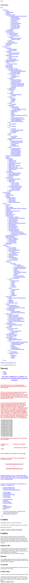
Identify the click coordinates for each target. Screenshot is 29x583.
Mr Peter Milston (15, 17)
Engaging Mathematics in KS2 (17, 119)
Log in (4, 360)
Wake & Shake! (20, 266)
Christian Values (9, 215)
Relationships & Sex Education (15, 138)
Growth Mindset (9, 171)
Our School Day (9, 30)
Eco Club (11, 329)
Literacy (16, 269)
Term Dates (8, 209)
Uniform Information (10, 214)
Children (5, 245)
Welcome (8, 11)
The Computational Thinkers (17, 85)
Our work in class (15, 143)
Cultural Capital (12, 88)
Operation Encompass (13, 56)
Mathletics (11, 301)
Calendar (8, 196)
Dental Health (12, 89)
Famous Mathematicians (16, 120)
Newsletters (8, 193)
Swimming (13, 128)
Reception (13, 263)
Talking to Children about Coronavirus (19, 342)
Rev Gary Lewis (14, 22)
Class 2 (10, 288)
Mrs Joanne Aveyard (15, 27)
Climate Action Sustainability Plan (13, 155)
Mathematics (11, 105)
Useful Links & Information (17, 130)
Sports (12, 283)
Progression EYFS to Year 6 (17, 121)
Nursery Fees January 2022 (9, 488)
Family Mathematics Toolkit (20, 109)
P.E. (12, 354)
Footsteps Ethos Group (11, 323)
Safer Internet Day (12, 240)
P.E (9, 127)
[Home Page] (8, 362)
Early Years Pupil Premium (14, 250)
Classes (7, 261)
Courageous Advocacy (13, 33)
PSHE (10, 133)
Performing (13, 286)
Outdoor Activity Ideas (16, 187)
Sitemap (5, 505)
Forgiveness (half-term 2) (14, 230)
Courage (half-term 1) (13, 219)
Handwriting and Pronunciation (18, 312)
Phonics (15, 274)
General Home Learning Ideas (17, 349)
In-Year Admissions (13, 50)
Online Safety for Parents (11, 237)
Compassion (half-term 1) (14, 229)
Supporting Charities (10, 197)
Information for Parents (13, 175)
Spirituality (11, 36)
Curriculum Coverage (13, 68)
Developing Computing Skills (17, 84)
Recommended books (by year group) (17, 307)
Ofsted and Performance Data (12, 60)
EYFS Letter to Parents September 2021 (11, 489)
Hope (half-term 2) (13, 225)
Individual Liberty (12, 160)
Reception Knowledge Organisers (18, 71)
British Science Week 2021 (17, 142)
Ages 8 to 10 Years (15, 185)
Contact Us (8, 45)
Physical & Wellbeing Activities (15, 186)
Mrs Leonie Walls (15, 24)
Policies (7, 62)
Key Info (5, 46)
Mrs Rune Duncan (15, 19)
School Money (9, 213)
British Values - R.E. (13, 166)
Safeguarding (9, 55)
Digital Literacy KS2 (15, 82)
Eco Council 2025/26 (13, 328)
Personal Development (16, 148)
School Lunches (9, 212)
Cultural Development (16, 154)
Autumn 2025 (14, 332)
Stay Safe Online (12, 241)
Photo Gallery (9, 44)
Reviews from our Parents (14, 52)
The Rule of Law (12, 161)
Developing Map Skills (16, 94)
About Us (5, 9)
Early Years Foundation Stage (15, 70)
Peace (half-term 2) (13, 228)
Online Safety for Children (11, 334)
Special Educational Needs (11, 235)
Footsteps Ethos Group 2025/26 (15, 324)
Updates (10, 326)
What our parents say (13, 259)
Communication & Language (20, 267)
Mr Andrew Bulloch (15, 18)
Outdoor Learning (15, 252)
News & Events (6, 192)
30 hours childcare (12, 248)
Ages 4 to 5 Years (15, 182)
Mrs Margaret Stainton (16, 23)
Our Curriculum (9, 67)
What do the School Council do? (16, 317)
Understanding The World (19, 277)
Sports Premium (9, 66)
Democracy (11, 159)
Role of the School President (15, 320)
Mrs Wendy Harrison (15, 25)
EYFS (10, 191)
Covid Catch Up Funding (14, 190)
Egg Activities (14, 136)
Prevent (10, 57)
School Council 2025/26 (14, 315)
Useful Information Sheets (14, 306)
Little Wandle (11, 310)
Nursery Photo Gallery (13, 255)
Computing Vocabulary (16, 79)
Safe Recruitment (12, 58)
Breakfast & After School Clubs (12, 210)
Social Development (15, 149)
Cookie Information (7, 506)
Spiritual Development (16, 152)
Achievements (9, 296)
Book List (11, 176)
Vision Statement (9, 12)
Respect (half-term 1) (13, 221)
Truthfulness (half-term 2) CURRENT (17, 218)
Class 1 (10, 279)
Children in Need (12, 198)
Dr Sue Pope (14, 21)
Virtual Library (12, 180)
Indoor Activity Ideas (15, 188)
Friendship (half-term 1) (14, 226)
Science (10, 139)
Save (12, 581)
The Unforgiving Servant (16, 231)
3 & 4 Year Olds (12, 251)
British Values (14, 111)
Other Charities (12, 199)
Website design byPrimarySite (10, 513)
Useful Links (8, 244)
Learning (13, 282)
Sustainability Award (13, 302)
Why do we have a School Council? (16, 318)
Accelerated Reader (13, 305)
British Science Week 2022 (17, 141)
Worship (13, 285)
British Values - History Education (16, 168)
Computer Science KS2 (16, 81)
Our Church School (10, 32)
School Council (9, 313)
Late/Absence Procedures (11, 242)
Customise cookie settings (16, 529)
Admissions (8, 47)
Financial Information (10, 61)
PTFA (7, 206)
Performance (14, 295)
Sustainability (11, 333)
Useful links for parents (14, 54)
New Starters (8, 51)
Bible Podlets (11, 41)
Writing (13, 101)
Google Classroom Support (14, 179)
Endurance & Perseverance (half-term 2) (17, 223)
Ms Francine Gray (15, 28)
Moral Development (15, 153)
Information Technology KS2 (17, 83)
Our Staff (8, 13)
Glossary (10, 322)
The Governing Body (10, 14)
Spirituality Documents (16, 38)
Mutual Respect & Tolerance (15, 163)
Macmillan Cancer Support (14, 202)
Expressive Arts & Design (19, 268)
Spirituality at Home (15, 39)
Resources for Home (15, 311)
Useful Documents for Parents (15, 339)
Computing (11, 78)
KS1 (12, 90)
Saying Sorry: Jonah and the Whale (18, 234)
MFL (10, 122)
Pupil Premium (9, 65)
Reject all (3, 529)
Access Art (13, 74)
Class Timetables (9, 207)
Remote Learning (9, 177)
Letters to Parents (9, 195)
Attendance (11, 29)
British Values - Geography (14, 165)
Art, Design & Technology (14, 73)
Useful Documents (15, 35)
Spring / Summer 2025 (16, 331)
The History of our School (11, 43)
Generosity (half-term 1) (14, 217)
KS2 (12, 92)
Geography (11, 93)
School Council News (13, 316)
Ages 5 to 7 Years (15, 183)
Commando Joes (14, 131)
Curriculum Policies (13, 63)
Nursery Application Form (8, 487)
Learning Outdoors (15, 348)
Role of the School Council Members (16, 321)
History (10, 103)
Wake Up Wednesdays (13, 239)
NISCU (10, 40)
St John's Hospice (12, 201)
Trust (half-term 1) (12, 224)
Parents (4, 203)
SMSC (12, 112)
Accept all (8, 529)
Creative (13, 284)
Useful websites (14, 106)
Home (4, 371)
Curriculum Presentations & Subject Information (16, 208)
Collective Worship (13, 34)
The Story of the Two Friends (17, 232)
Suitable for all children (14, 353)
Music (10, 125)
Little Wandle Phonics (10, 308)
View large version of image (6, 420)
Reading (13, 98)
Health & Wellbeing (10, 236)
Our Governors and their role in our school (18, 16)
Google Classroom (13, 338)
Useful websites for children (15, 172)
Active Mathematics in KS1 (17, 117)
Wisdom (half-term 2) (13, 220)
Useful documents (12, 253)
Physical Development (16, 150)
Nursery (7, 246)
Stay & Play (11, 256)
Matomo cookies (7, 559)
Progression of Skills (15, 72)
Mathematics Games (15, 110)
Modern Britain (12, 164)
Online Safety (12, 181)
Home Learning (17, 264)
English (10, 96)
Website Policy (6, 507)
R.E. (10, 134)
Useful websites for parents (14, 174)
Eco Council (8, 327)
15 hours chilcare (12, 247)
